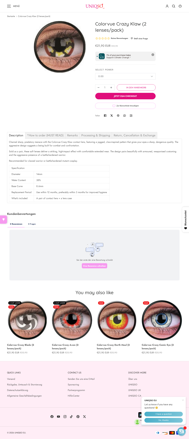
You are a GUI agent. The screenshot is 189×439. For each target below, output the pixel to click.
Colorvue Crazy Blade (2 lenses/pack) (20, 346)
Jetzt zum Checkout (125, 96)
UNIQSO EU (20, 432)
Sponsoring (73, 384)
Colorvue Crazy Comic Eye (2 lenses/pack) (158, 346)
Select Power (104, 70)
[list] (59, 47)
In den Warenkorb (136, 87)
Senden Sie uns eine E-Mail (81, 379)
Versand (11, 379)
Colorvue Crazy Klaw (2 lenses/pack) (34, 16)
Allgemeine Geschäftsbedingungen (24, 395)
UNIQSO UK (134, 390)
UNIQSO (132, 384)
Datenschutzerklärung (17, 390)
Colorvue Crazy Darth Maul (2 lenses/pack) (113, 346)
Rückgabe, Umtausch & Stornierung (24, 384)
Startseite (11, 16)
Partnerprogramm (76, 390)
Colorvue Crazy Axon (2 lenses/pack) (65, 346)
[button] (181, 431)
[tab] (16, 135)
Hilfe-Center (73, 395)
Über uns (132, 379)
